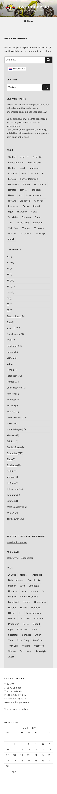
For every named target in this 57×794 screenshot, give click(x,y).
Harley (23, 190)
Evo (43, 173)
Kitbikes (11, 411)
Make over (12, 423)
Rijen (10, 211)
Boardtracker (35, 162)
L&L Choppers (35, 7)
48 (8, 280)
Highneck (35, 190)
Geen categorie (15, 387)
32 (8, 262)
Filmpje (10, 370)
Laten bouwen (33, 195)
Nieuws (12, 200)
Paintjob (11, 441)
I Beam (11, 195)
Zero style (41, 233)
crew (23, 173)
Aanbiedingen (14, 316)
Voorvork (39, 228)
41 (8, 274)
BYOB (9, 340)
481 (9, 286)
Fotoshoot (13, 184)
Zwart (11, 239)
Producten (13, 206)
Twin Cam (13, 228)
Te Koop (11, 483)
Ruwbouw (22, 211)
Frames (26, 184)
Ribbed (36, 206)
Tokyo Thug (23, 222)
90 (8, 310)
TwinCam (38, 222)
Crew (9, 358)
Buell (22, 168)
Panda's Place (14, 447)
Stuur (38, 217)
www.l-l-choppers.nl (17, 542)
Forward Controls (29, 179)
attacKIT (24, 157)
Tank (10, 222)
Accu (9, 322)
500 (9, 292)
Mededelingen (14, 429)
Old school (25, 200)
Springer (26, 217)
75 (8, 304)
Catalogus (34, 168)
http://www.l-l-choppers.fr (20, 558)
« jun (14, 771)
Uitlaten (11, 501)
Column (11, 352)
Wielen (12, 233)
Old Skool (39, 200)
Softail (34, 211)
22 (8, 256)
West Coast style (15, 507)
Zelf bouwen (25, 233)
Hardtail (12, 190)
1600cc (12, 157)
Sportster (13, 217)
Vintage (26, 228)
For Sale (12, 179)
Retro (26, 206)
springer (11, 477)
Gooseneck (40, 184)
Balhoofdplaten (16, 162)
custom (34, 173)
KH (20, 195)
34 (8, 268)
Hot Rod (11, 405)
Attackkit (37, 157)
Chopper (12, 173)
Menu (30, 21)
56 (8, 298)
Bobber (12, 168)
